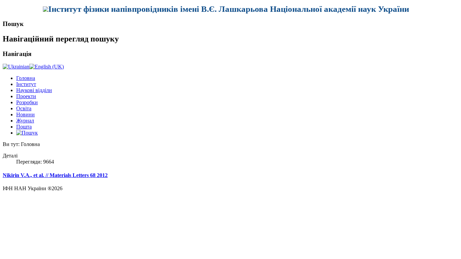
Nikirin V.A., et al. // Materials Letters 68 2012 (55, 175)
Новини (25, 114)
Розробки (27, 102)
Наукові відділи (34, 90)
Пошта (24, 127)
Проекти (26, 96)
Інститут (26, 84)
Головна (25, 78)
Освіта (23, 108)
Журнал (25, 120)
